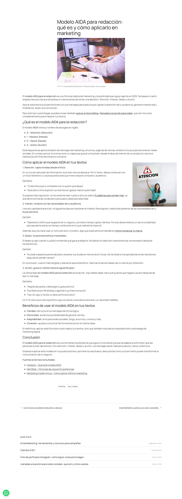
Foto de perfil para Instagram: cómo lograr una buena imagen (52, 457)
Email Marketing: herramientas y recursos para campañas (50, 443)
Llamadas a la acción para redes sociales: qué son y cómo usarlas (54, 464)
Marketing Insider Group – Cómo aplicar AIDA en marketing (57, 373)
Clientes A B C (27, 450)
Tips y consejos (101, 86)
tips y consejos (73, 386)
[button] (6, 493)
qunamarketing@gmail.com (73, 86)
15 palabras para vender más (109, 195)
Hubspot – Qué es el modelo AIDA (44, 365)
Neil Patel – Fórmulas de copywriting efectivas (50, 369)
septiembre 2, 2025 (155, 443)
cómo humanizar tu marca (128, 230)
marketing (61, 386)
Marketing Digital (89, 86)
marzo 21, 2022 (157, 457)
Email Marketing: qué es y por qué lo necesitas (139, 407)
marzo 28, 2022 (156, 450)
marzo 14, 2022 (157, 464)
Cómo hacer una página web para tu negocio (42, 407)
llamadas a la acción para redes (116, 113)
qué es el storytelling (87, 113)
